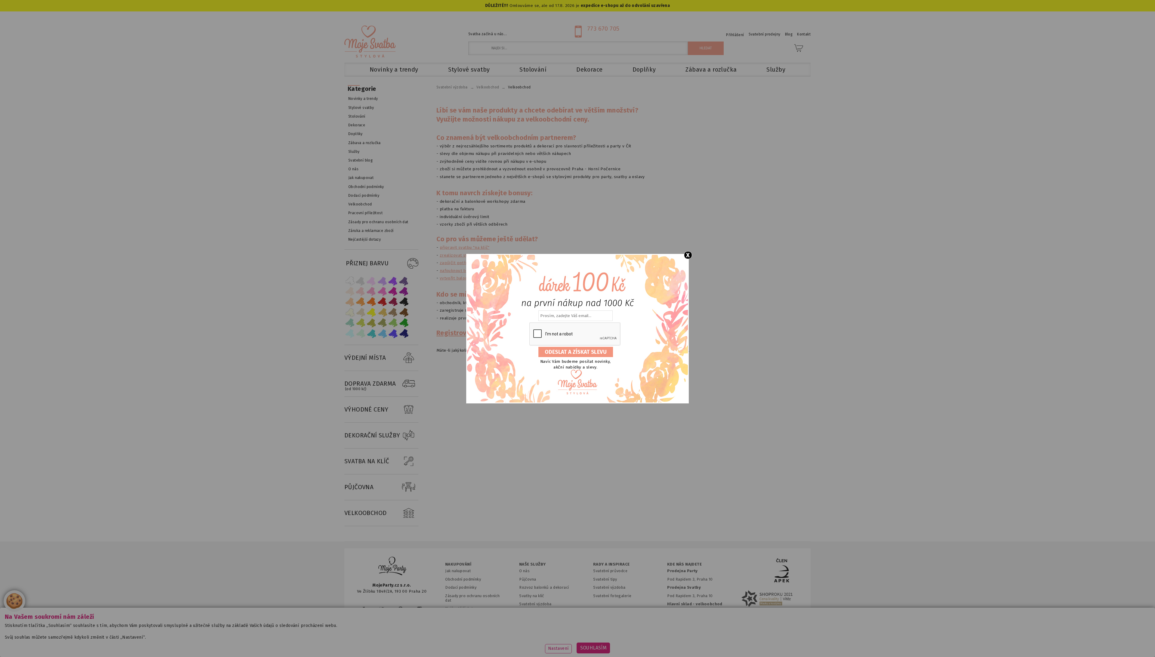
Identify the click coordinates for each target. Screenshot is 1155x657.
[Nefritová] (350, 323)
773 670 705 (603, 28)
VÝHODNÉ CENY (366, 409)
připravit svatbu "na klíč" (465, 247)
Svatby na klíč (531, 596)
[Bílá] (350, 280)
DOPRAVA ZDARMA (370, 385)
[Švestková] (393, 280)
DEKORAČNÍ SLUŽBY (372, 435)
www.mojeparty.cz (402, 643)
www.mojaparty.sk (452, 643)
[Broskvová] (350, 302)
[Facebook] (363, 609)
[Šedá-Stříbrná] (360, 280)
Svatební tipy (605, 579)
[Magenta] (393, 291)
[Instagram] (419, 609)
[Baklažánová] (404, 291)
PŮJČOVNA (359, 487)
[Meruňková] (360, 302)
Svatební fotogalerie (612, 596)
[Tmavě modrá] (404, 333)
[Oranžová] (371, 302)
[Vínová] (393, 302)
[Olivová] (371, 323)
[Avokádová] (382, 323)
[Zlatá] (382, 312)
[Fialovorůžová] (404, 280)
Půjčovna (527, 579)
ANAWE (634, 653)
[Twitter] (381, 609)
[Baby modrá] (350, 333)
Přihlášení (735, 35)
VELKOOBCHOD (365, 513)
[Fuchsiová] (382, 291)
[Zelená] (404, 323)
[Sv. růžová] (360, 291)
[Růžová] (371, 291)
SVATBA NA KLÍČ (366, 461)
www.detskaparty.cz (568, 643)
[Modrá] (393, 333)
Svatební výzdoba (535, 604)
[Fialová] (382, 280)
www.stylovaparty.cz (750, 643)
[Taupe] (360, 312)
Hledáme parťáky (534, 612)
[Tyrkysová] (371, 333)
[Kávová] (393, 312)
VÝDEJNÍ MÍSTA (365, 357)
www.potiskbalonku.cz (693, 643)
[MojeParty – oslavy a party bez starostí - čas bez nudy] (370, 41)
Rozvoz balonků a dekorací (544, 587)
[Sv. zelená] (393, 323)
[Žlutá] (371, 312)
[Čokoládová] (404, 312)
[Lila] (371, 280)
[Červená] (382, 302)
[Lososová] (350, 291)
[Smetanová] (350, 312)
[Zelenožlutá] (360, 323)
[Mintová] (360, 333)
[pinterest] (400, 609)
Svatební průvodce (610, 571)
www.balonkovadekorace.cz (629, 643)
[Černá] (404, 302)
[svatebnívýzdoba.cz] (392, 566)
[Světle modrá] (382, 333)
